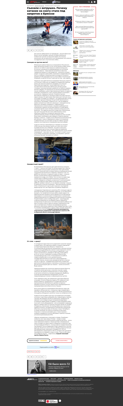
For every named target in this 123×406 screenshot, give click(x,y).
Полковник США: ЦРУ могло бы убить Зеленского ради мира (86, 92)
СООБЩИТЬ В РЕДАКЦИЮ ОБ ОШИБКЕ (53, 381)
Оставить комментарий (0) (61, 340)
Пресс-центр (53, 378)
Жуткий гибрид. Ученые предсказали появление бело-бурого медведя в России (87, 65)
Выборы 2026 (41, 381)
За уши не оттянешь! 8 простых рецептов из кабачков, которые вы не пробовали (87, 42)
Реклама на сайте (78, 378)
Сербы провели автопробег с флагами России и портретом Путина (87, 83)
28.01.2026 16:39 (30, 5)
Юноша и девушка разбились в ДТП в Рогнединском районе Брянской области (85, 16)
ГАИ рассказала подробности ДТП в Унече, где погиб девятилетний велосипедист (84, 10)
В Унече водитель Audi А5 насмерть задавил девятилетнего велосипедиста (84, 33)
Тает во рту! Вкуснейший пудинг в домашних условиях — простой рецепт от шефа (86, 61)
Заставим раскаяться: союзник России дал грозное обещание (86, 78)
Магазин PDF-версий (68, 378)
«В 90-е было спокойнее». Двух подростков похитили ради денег (86, 46)
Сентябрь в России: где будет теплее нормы (87, 73)
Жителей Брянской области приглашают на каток (52, 154)
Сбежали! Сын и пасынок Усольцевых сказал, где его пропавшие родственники (87, 51)
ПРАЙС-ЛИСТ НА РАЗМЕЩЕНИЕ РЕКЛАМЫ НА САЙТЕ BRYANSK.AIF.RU (52, 380)
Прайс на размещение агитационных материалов (79, 380)
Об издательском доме (43, 378)
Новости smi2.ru (32, 374)
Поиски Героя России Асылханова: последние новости (86, 87)
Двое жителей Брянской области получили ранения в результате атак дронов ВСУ (84, 28)
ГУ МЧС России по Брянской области (35, 46)
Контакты (60, 378)
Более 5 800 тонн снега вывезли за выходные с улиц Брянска (49, 231)
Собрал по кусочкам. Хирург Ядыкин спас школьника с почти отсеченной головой (87, 56)
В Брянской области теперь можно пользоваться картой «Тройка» (84, 22)
